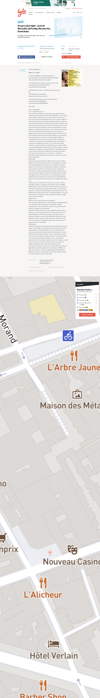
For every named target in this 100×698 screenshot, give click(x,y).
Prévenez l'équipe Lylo (29, 62)
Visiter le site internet (45, 262)
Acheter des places (44, 263)
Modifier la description (36, 267)
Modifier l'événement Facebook (57, 267)
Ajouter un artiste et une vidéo (37, 271)
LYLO (22, 12)
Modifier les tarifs (67, 63)
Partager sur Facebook (27, 57)
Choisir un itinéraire (87, 314)
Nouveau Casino (46, 46)
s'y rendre (46, 57)
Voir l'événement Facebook (46, 260)
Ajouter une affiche (75, 37)
